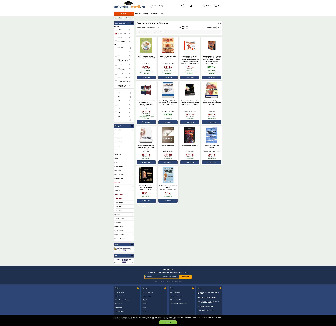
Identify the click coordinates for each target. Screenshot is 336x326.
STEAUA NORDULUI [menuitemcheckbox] (124, 81)
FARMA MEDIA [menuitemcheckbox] (124, 48)
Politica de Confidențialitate (122, 300)
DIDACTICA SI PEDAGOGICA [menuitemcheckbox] (124, 69)
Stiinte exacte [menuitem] (117, 222)
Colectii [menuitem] (116, 158)
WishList (208, 5)
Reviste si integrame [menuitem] (119, 238)
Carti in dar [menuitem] (117, 134)
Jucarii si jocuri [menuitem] (118, 142)
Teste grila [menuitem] (119, 206)
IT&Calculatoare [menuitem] (118, 166)
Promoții (145, 303)
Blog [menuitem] (162, 13)
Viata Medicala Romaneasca (210, 151)
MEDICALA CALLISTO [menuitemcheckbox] (124, 77)
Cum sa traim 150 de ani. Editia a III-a (207, 297)
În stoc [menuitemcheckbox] (124, 29)
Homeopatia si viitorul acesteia (205, 306)
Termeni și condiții (119, 292)
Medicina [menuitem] (117, 182)
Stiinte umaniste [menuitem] (118, 226)
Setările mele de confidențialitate (178, 303)
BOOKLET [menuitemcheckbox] (124, 55)
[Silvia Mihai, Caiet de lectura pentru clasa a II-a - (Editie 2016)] (146, 53)
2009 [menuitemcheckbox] (124, 108)
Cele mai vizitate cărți (175, 300)
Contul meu (196, 5)
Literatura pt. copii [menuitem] (119, 174)
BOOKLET (145, 63)
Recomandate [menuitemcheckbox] (124, 41)
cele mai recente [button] (150, 27)
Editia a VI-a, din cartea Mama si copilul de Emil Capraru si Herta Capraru (208, 301)
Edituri (144, 307)
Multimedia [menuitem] (117, 214)
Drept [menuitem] (115, 162)
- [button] (132, 23)
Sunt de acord (168, 322)
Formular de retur (147, 296)
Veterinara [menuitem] (117, 190)
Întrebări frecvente (119, 311)
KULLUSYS (188, 151)
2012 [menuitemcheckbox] (124, 100)
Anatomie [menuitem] (119, 198)
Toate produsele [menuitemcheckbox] (124, 33)
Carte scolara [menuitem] (117, 150)
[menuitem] (124, 14)
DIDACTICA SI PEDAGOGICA (166, 189)
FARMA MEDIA (166, 151)
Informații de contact (148, 292)
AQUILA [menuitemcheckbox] (124, 64)
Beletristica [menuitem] (117, 146)
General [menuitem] (146, 32)
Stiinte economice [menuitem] (119, 218)
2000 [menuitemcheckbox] (124, 120)
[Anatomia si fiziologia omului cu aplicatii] (168, 182)
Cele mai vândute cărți (175, 292)
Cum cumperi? (118, 303)
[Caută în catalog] (182, 6)
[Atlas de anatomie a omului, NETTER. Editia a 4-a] (146, 182)
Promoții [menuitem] (145, 13)
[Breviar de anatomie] (168, 142)
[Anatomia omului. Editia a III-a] (190, 142)
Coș (218, 6)
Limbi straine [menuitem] (117, 170)
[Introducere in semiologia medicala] (212, 142)
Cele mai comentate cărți (176, 296)
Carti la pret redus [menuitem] (118, 138)
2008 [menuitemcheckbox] (124, 112)
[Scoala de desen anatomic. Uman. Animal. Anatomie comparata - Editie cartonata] (146, 142)
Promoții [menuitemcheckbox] (124, 37)
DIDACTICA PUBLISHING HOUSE (188, 63)
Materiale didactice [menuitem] (119, 230)
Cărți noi (145, 300)
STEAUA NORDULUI (166, 63)
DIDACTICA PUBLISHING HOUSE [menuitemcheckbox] (124, 60)
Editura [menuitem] (154, 32)
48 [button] (218, 27)
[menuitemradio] (186, 27)
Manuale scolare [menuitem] (118, 178)
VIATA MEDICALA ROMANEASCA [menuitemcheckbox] (124, 85)
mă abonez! (185, 277)
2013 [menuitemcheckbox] (124, 97)
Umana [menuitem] (117, 186)
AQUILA (210, 111)
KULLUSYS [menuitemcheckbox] (124, 73)
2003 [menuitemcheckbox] (124, 116)
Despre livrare (118, 307)
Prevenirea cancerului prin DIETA (206, 310)
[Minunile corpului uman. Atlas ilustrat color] (168, 53)
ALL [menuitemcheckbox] (124, 51)
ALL (145, 108)
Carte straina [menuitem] (117, 130)
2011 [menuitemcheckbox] (124, 104)
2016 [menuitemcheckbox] (124, 93)
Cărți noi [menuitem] (137, 13)
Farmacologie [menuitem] (119, 202)
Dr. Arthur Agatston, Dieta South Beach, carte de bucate (209, 293)
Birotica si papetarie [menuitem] (119, 234)
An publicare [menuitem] (163, 32)
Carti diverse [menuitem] (117, 154)
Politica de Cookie (212, 317)
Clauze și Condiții (129, 319)
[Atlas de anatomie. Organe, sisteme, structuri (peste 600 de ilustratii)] (212, 97)
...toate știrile (201, 314)
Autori (144, 311)
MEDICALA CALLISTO (210, 63)
